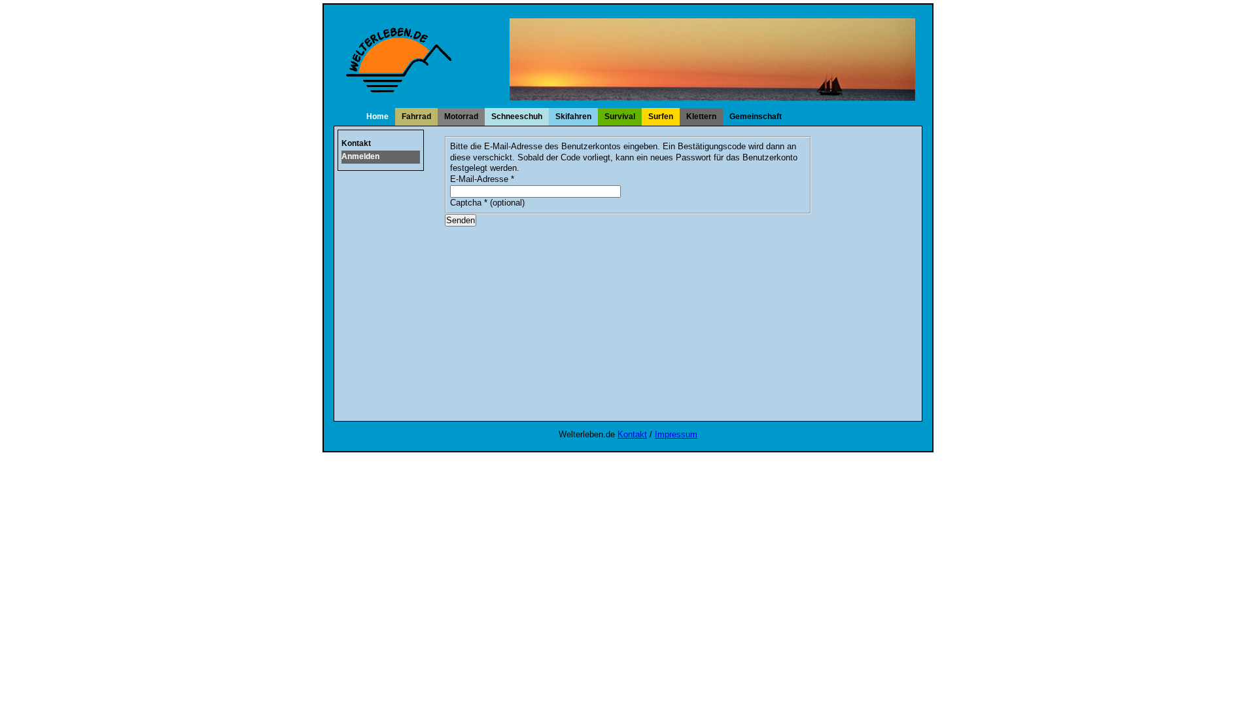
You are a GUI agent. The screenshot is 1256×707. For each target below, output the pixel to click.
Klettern (701, 116)
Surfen (660, 116)
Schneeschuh (516, 116)
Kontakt (356, 143)
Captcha (468, 203)
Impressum (676, 434)
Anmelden (360, 156)
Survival (619, 116)
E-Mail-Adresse (482, 179)
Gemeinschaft (755, 116)
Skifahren (573, 116)
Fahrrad (416, 116)
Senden (460, 220)
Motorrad (461, 116)
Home (377, 116)
